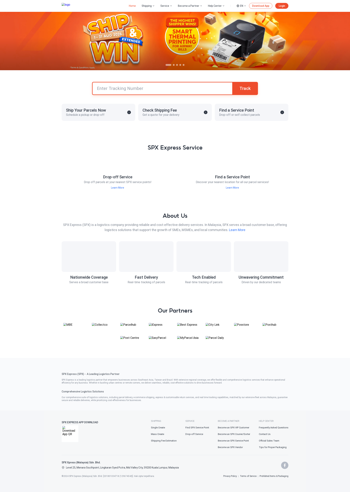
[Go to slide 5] (183, 65)
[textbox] (175, 384)
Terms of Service (248, 476)
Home (132, 5)
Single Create (158, 427)
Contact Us (265, 434)
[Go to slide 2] (174, 65)
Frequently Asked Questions (273, 427)
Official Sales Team (269, 440)
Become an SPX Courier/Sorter (234, 434)
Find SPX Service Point (197, 427)
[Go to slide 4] (180, 65)
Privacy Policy (230, 476)
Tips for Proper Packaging (273, 447)
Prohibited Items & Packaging (274, 476)
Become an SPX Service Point (233, 440)
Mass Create (157, 434)
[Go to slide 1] (168, 65)
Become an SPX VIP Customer (233, 427)
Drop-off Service (194, 434)
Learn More (117, 187)
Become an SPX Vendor (230, 447)
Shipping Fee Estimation (164, 440)
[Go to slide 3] (177, 65)
